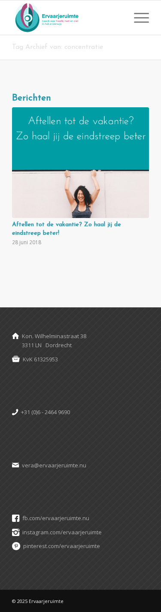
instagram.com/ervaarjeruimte (62, 532)
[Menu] (137, 17)
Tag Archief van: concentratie (57, 47)
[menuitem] (137, 17)
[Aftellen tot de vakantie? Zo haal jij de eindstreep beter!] (80, 162)
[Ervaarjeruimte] (67, 17)
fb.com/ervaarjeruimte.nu (55, 518)
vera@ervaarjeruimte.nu (54, 465)
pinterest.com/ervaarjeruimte (61, 546)
